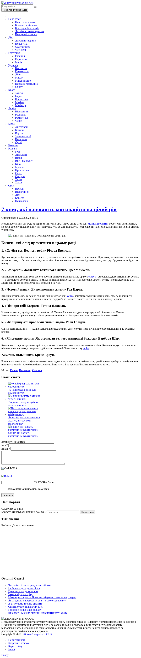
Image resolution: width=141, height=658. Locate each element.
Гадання (20, 56)
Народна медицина (26, 83)
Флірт (18, 120)
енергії (92, 276)
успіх (70, 295)
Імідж (18, 96)
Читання (37, 370)
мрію (86, 348)
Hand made (14, 18)
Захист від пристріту (20, 594)
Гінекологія (22, 71)
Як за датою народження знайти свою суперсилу (37, 600)
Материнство (23, 80)
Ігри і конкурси (24, 160)
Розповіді (20, 114)
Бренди (19, 130)
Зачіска (19, 93)
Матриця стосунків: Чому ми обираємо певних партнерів (42, 597)
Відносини (21, 111)
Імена (11, 649)
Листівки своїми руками (29, 31)
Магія (18, 62)
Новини (13, 145)
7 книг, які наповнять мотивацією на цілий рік (59, 209)
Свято (18, 173)
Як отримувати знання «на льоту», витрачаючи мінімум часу (24, 420)
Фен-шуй (20, 49)
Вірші (18, 157)
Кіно (18, 163)
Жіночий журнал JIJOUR (37, 634)
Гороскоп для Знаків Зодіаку (24, 609)
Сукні (18, 142)
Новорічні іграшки (26, 34)
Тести (18, 179)
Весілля (19, 188)
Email (5, 448)
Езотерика (14, 52)
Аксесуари (21, 126)
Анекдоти (21, 154)
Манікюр (20, 105)
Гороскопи (21, 59)
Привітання (22, 170)
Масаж (19, 77)
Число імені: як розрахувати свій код (29, 585)
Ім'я (4, 445)
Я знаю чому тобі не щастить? (26, 603)
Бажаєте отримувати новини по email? (23, 511)
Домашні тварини (25, 40)
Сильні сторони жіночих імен (25, 606)
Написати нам (16, 639)
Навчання (24, 370)
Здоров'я (13, 65)
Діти (17, 194)
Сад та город (22, 46)
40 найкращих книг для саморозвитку (22, 391)
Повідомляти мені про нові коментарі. (28, 488)
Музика (19, 167)
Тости (18, 182)
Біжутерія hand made (27, 28)
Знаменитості (23, 136)
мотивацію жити (98, 223)
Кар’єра (19, 197)
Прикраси (21, 139)
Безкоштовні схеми (26, 25)
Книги (14, 370)
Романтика (21, 117)
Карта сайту (15, 646)
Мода (11, 123)
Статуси (20, 176)
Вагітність (21, 68)
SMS (18, 151)
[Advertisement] (27, 551)
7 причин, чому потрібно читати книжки (23, 404)
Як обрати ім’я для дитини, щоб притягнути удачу (37, 612)
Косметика (21, 99)
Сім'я (11, 185)
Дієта (18, 74)
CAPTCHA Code (43, 482)
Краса (11, 89)
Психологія (21, 201)
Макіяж (19, 102)
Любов (12, 108)
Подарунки (21, 43)
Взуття (19, 133)
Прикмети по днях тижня (23, 591)
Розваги (13, 148)
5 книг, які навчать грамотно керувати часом (23, 434)
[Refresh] (7, 476)
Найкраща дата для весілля (24, 588)
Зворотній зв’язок (18, 643)
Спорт (19, 86)
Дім (10, 37)
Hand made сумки (25, 22)
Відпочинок (22, 191)
